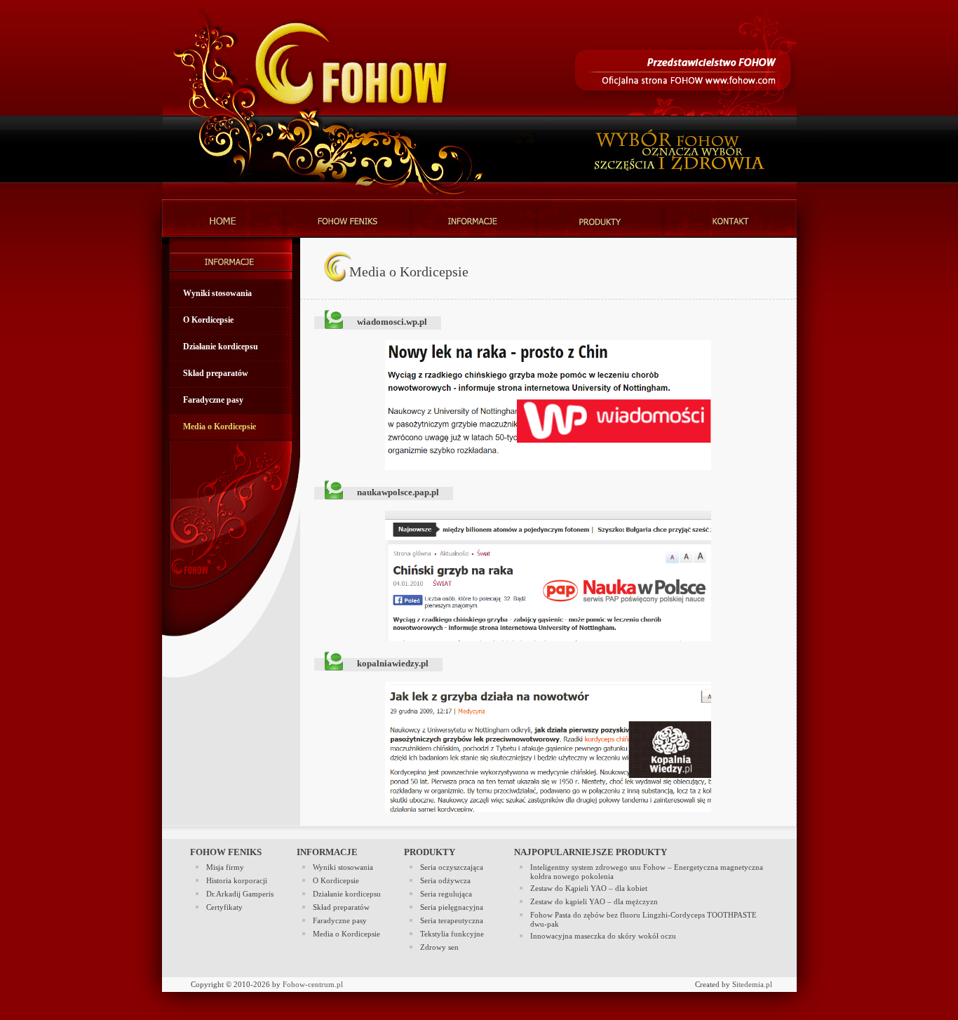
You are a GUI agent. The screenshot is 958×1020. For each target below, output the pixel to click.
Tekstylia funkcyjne (452, 934)
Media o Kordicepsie (219, 426)
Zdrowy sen (439, 947)
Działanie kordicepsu (220, 346)
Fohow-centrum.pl (313, 984)
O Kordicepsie (208, 320)
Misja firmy (225, 867)
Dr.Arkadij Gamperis (240, 894)
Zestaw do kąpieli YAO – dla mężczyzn (594, 902)
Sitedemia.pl (752, 984)
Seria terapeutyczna (451, 921)
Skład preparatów (215, 373)
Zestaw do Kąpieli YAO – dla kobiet (588, 888)
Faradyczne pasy (213, 400)
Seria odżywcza (445, 881)
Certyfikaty (224, 907)
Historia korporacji (236, 881)
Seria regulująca (446, 894)
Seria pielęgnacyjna (451, 907)
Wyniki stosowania (217, 293)
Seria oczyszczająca (451, 867)
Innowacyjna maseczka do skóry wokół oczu (603, 936)
